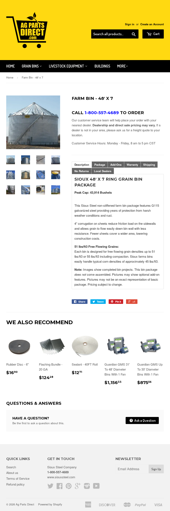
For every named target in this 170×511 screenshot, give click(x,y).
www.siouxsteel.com (61, 477)
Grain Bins (30, 66)
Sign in (129, 24)
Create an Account (152, 24)
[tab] (82, 164)
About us (12, 472)
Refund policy (15, 484)
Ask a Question (145, 420)
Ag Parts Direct (25, 504)
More (121, 66)
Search (11, 467)
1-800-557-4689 (58, 472)
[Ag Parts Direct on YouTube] (96, 487)
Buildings (102, 66)
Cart (156, 33)
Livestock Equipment (67, 66)
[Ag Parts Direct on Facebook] (59, 487)
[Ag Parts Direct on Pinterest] (69, 487)
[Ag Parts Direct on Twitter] (50, 487)
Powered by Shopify (50, 504)
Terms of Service (17, 478)
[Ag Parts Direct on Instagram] (87, 487)
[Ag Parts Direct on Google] (78, 487)
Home (10, 66)
